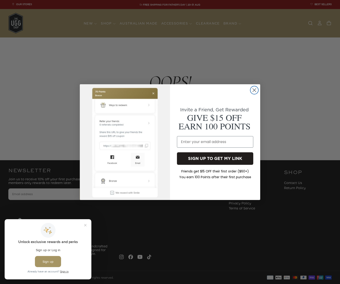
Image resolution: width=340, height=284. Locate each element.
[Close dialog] (254, 90)
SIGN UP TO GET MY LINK (215, 158)
